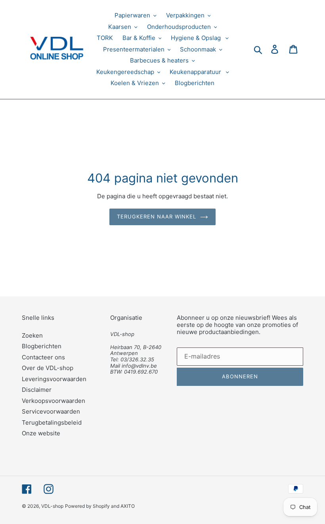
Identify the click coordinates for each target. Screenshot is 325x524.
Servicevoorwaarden (51, 411)
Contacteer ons (43, 357)
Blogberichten (41, 346)
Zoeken (32, 335)
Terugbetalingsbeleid (52, 422)
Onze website (41, 433)
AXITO (127, 506)
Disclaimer (37, 389)
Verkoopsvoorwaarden (53, 400)
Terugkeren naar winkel (157, 216)
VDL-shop (52, 506)
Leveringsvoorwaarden (54, 379)
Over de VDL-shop (47, 368)
